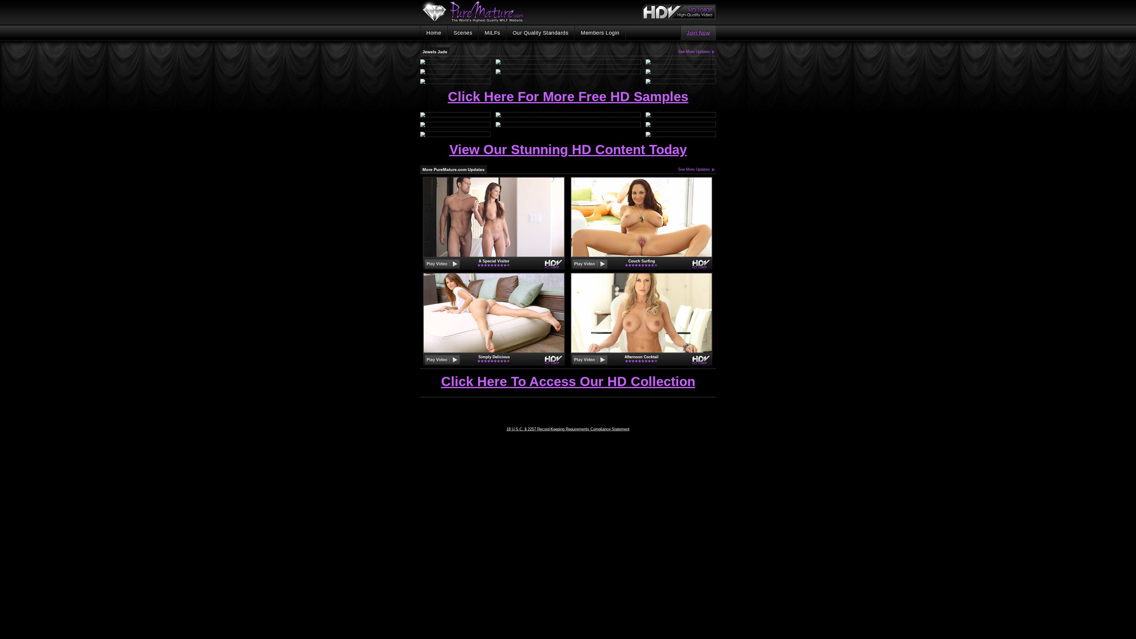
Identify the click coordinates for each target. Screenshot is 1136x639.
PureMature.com (475, 11)
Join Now (698, 33)
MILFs (492, 33)
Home (433, 33)
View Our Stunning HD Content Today (568, 149)
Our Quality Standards (541, 33)
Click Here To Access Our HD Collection (568, 382)
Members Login (600, 33)
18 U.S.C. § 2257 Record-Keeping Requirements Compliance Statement (568, 429)
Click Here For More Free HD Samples (568, 96)
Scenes (463, 33)
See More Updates (694, 51)
